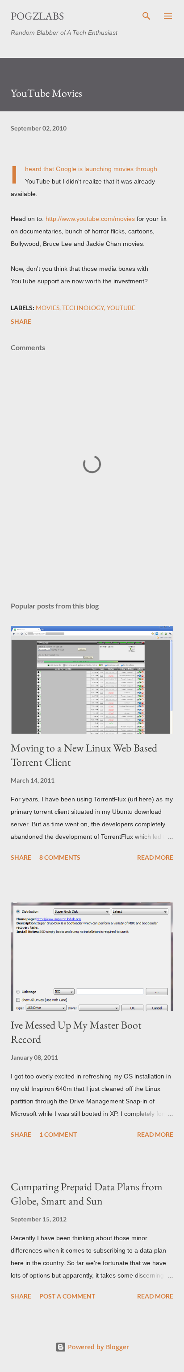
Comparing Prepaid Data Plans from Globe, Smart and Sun (87, 1194)
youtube (121, 307)
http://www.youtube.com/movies (90, 218)
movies (47, 307)
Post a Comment (67, 1296)
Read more (155, 857)
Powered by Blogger (97, 1347)
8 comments (59, 857)
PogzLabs (37, 16)
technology (83, 307)
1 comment (58, 1134)
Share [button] (21, 321)
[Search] (146, 16)
